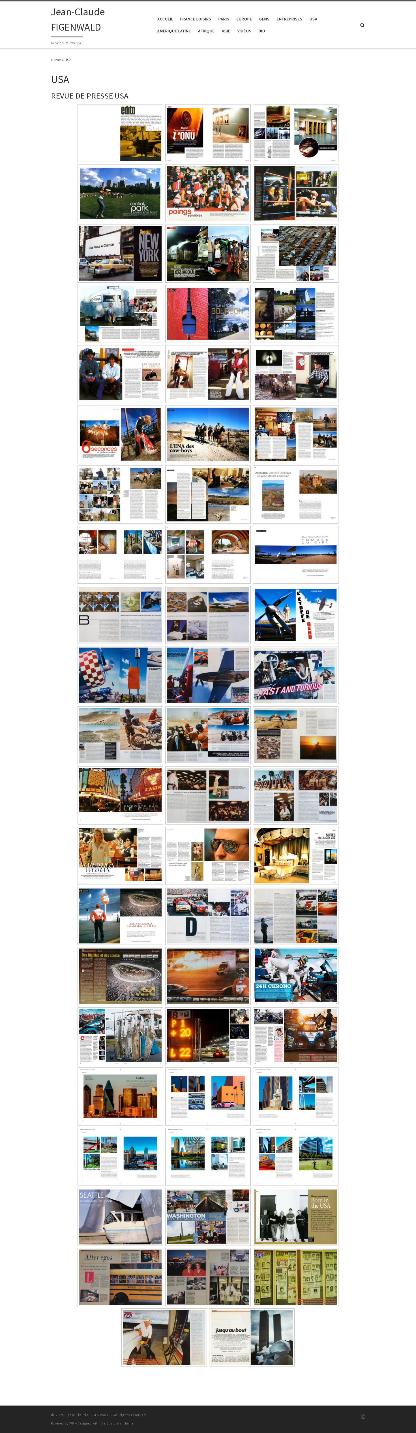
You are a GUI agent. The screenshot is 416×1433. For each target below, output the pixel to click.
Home (56, 59)
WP (71, 1423)
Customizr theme (119, 1423)
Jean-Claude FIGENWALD (88, 1415)
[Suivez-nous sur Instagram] (363, 1416)
